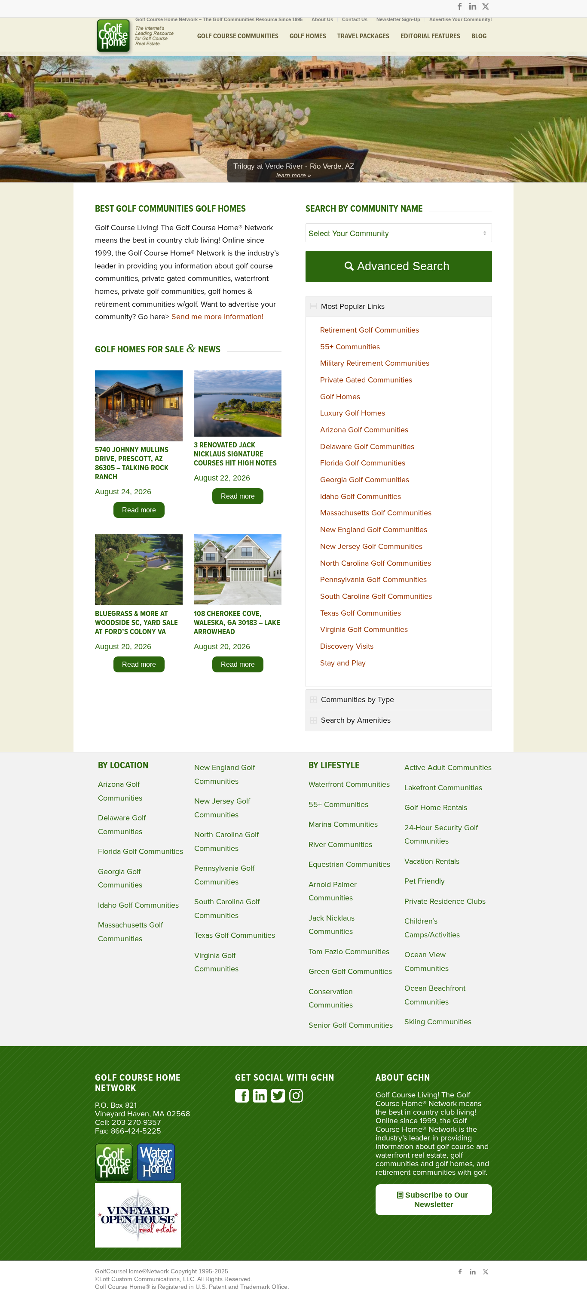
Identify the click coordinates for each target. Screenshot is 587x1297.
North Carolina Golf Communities (375, 563)
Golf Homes (340, 396)
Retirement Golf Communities (369, 330)
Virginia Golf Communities (364, 629)
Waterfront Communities (349, 784)
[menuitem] (219, 19)
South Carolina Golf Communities (376, 596)
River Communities (340, 844)
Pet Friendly (424, 881)
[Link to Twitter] (485, 6)
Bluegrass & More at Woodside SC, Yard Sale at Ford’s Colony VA (136, 623)
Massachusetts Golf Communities (375, 513)
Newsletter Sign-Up (398, 19)
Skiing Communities (437, 1021)
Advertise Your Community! (460, 19)
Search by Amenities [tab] (356, 720)
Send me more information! (217, 316)
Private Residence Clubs (445, 901)
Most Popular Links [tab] (353, 306)
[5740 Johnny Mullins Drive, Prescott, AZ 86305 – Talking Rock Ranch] (139, 438)
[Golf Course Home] (134, 36)
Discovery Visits (346, 646)
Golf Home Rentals (435, 807)
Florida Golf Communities (362, 463)
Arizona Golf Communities (364, 429)
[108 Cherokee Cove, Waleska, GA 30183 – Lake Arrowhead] (237, 602)
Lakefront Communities (443, 787)
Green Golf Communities (350, 971)
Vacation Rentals (431, 861)
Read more (139, 510)
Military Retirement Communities (374, 363)
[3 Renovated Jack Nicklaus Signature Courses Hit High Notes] (237, 434)
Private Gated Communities (366, 380)
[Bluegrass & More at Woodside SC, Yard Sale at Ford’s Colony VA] (139, 602)
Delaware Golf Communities (367, 446)
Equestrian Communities (349, 864)
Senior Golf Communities (351, 1025)
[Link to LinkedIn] (472, 6)
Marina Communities (343, 824)
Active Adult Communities (448, 767)
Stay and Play (343, 663)
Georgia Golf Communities (364, 479)
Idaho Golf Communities (360, 496)
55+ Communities (350, 346)
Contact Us (354, 19)
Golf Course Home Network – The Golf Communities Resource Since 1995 (219, 19)
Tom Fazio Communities (349, 951)
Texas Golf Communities (360, 613)
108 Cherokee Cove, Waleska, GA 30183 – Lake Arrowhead (237, 623)
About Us (322, 19)
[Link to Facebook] (459, 6)
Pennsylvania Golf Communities (373, 579)
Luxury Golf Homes (352, 413)
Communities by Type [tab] (357, 699)
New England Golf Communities (373, 529)
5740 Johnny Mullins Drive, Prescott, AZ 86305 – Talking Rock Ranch (131, 463)
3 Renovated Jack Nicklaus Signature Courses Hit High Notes (235, 454)
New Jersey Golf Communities (371, 546)
